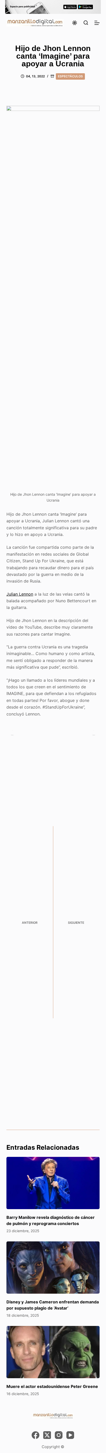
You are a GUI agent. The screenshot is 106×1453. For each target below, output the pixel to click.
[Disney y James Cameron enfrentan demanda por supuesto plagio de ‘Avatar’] (53, 1267)
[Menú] (97, 22)
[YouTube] (70, 1435)
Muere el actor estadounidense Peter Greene (52, 1386)
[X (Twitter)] (47, 1435)
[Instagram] (59, 1435)
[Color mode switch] (74, 22)
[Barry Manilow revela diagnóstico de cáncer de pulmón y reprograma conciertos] (53, 1183)
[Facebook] (35, 1435)
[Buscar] (86, 22)
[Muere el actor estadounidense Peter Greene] (53, 1352)
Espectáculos (70, 76)
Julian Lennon (19, 594)
